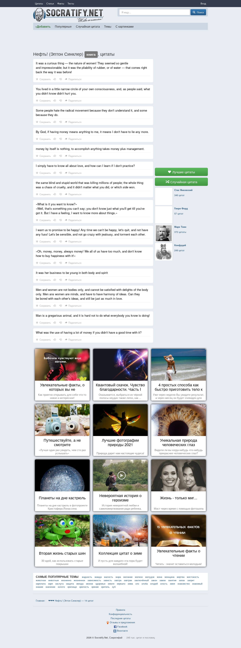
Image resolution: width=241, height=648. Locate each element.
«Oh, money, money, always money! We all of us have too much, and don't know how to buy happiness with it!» (89, 253)
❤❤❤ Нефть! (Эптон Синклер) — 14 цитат (71, 600)
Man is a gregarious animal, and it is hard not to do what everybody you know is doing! (93, 315)
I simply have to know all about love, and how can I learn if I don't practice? (85, 165)
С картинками (125, 26)
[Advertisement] (120, 40)
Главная (40, 600)
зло (137, 583)
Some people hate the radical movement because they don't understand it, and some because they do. (91, 112)
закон (154, 580)
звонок (89, 583)
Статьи (50, 3)
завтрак (128, 580)
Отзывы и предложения (122, 622)
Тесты (71, 3)
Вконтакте (122, 630)
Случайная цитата (88, 26)
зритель (105, 586)
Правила (120, 609)
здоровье (100, 583)
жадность (87, 577)
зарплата (41, 583)
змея (172, 583)
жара (118, 577)
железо (139, 577)
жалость (108, 577)
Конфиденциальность (120, 614)
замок (162, 580)
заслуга (59, 583)
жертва (180, 577)
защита (70, 583)
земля (111, 583)
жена (159, 577)
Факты (60, 3)
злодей (154, 583)
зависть (108, 580)
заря (50, 583)
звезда (79, 583)
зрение (95, 586)
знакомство (183, 583)
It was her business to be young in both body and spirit (72, 272)
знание (39, 586)
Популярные (63, 26)
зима (130, 583)
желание (127, 577)
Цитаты (39, 3)
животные (53, 580)
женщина (169, 577)
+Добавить (43, 26)
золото (61, 586)
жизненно (66, 580)
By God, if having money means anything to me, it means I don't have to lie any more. (92, 131)
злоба (144, 583)
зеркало (121, 583)
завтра (117, 580)
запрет (190, 580)
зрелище (72, 586)
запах (182, 580)
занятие (172, 580)
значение (50, 586)
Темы (107, 26)
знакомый (197, 583)
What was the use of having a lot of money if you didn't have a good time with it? (88, 332)
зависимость (94, 580)
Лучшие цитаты (183, 172)
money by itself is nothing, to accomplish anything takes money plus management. (90, 148)
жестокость (193, 577)
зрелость (84, 586)
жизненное (79, 580)
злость (163, 583)
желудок (149, 577)
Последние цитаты (121, 618)
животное (41, 580)
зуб (114, 586)
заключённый (141, 580)
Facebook (122, 626)
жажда (98, 577)
